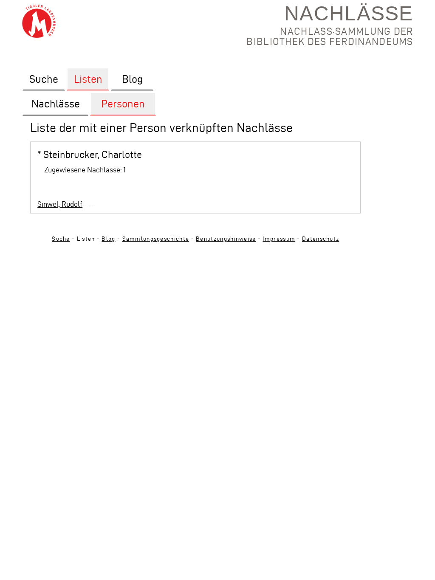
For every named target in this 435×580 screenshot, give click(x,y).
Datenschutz (320, 239)
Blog (108, 239)
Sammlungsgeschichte (155, 239)
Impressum (279, 239)
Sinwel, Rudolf (59, 204)
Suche (61, 239)
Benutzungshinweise (226, 239)
